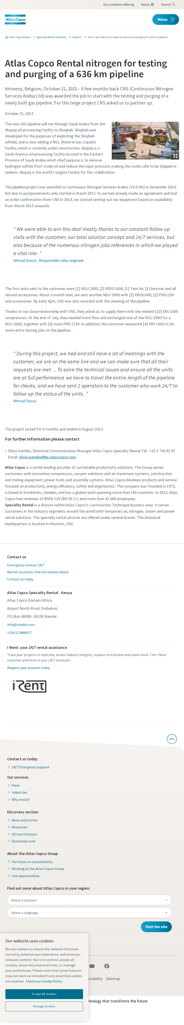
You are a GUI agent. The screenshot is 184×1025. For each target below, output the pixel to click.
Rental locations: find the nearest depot (38, 572)
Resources (19, 827)
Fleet (16, 785)
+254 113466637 (19, 632)
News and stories (25, 820)
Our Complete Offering (118, 4)
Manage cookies (44, 1006)
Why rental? (21, 799)
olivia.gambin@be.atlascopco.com (47, 457)
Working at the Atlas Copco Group (38, 868)
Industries (19, 792)
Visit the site (156, 926)
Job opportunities (26, 876)
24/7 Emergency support (30, 767)
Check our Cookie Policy (44, 981)
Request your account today (28, 667)
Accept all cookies (44, 994)
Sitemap (113, 978)
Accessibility (92, 978)
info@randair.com (21, 624)
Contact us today (20, 579)
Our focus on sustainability (32, 861)
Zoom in (175, 156)
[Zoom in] (145, 140)
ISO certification (24, 834)
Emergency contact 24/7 (26, 565)
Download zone (23, 841)
